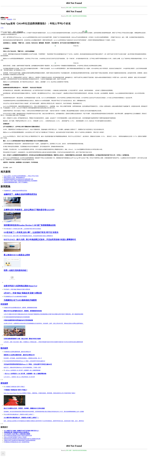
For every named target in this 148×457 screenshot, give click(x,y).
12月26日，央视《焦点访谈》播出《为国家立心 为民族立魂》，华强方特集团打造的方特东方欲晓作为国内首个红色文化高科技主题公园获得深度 (43, 342)
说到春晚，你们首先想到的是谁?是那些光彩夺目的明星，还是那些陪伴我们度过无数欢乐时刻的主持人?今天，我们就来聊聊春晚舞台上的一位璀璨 (44, 411)
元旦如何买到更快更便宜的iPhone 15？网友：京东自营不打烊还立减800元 (28, 364)
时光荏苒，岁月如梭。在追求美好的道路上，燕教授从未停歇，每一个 (23, 358)
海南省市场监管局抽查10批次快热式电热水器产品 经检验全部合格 (22, 438)
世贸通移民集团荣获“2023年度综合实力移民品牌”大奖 (18, 179)
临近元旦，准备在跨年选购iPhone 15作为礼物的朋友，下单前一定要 (22, 367)
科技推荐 (4, 304)
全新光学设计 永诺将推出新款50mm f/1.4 (20, 286)
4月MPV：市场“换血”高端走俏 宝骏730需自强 (23, 293)
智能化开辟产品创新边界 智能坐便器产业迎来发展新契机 (19, 440)
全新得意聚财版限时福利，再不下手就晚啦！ (16, 182)
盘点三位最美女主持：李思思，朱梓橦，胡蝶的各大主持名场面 (24, 408)
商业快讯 (9, 19)
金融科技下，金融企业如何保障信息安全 (20, 194)
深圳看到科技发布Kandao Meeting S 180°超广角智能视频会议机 (30, 225)
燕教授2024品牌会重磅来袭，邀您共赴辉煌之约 (19, 355)
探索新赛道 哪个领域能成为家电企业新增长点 (16, 432)
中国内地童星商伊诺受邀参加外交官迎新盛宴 (18, 320)
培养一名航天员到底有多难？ (16, 270)
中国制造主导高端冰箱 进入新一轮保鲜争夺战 (16, 442)
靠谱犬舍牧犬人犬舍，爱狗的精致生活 (14, 177)
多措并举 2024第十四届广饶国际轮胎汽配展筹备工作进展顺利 (20, 180)
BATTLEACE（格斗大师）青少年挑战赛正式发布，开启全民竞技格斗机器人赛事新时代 (40, 239)
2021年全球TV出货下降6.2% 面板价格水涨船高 (17, 434)
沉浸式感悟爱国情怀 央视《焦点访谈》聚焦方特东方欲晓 (22, 338)
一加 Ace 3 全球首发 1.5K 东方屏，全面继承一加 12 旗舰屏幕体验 (25, 373)
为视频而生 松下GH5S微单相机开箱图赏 (20, 300)
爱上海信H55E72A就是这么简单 (17, 255)
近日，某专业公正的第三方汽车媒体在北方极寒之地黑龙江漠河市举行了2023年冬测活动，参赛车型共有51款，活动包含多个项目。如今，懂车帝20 (44, 421)
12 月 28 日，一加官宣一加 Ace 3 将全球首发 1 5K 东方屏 (19, 376)
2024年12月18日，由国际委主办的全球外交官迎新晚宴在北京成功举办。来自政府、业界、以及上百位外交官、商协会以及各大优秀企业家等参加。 (44, 323)
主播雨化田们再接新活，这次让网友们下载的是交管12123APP (29, 210)
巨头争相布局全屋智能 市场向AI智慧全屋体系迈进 (18, 435)
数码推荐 (4, 348)
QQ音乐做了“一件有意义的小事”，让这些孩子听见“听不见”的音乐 (31, 232)
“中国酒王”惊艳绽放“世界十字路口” (15, 390)
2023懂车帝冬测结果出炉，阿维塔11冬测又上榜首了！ (21, 417)
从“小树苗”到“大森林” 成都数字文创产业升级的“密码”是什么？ (21, 430)
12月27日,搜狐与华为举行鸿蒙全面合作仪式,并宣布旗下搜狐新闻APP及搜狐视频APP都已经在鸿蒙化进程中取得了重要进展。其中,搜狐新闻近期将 (43, 314)
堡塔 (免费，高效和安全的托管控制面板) (76, 7)
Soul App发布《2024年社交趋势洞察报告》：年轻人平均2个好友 (21, 176)
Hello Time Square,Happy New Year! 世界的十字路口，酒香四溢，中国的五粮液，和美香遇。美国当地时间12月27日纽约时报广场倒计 (39, 393)
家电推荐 (4, 383)
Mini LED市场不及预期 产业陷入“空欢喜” (15, 437)
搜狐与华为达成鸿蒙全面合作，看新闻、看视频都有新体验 (23, 311)
